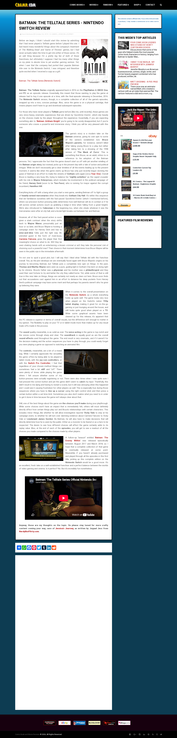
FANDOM (108, 5)
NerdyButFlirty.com (29, 531)
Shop (137, 5)
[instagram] (139, 734)
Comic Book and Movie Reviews (27, 734)
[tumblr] (157, 734)
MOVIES (93, 5)
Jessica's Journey (64, 528)
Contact (150, 5)
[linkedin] (144, 734)
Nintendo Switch (77, 295)
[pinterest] (148, 734)
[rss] (153, 734)
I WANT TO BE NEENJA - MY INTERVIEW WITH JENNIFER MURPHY (142, 64)
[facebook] (130, 734)
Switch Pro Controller (39, 363)
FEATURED (123, 5)
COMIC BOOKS (77, 5)
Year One (95, 174)
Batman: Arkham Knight (48, 121)
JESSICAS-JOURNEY (65, 34)
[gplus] (135, 734)
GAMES (54, 34)
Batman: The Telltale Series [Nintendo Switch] (39, 81)
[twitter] (161, 734)
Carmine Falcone (27, 239)
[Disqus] (63, 595)
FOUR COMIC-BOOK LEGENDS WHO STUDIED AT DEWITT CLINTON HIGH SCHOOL (143, 45)
